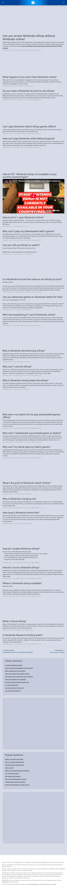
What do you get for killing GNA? (14, 759)
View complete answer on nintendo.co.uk (22, 523)
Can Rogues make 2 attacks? (13, 776)
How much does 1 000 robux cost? (14, 765)
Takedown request (8, 50)
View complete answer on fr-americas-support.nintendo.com (27, 325)
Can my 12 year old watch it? (13, 691)
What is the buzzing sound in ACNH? (15, 671)
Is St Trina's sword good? (12, 773)
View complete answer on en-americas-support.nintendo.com (27, 50)
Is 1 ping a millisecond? (11, 685)
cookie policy (5, 882)
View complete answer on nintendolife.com (23, 254)
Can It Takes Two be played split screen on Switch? (19, 676)
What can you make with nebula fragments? (17, 770)
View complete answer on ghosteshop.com (23, 630)
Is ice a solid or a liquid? (57, 652)
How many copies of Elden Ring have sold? (17, 682)
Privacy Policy (34, 884)
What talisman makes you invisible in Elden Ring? (18, 652)
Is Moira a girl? (9, 768)
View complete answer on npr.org (20, 389)
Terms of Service (45, 884)
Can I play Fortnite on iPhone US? (14, 688)
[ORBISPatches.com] (33, 2)
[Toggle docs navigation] (3, 2)
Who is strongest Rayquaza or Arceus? (15, 779)
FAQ (55, 884)
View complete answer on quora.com (21, 361)
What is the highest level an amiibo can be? (17, 785)
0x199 (42, 862)
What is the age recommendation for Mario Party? (19, 668)
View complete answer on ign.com (21, 226)
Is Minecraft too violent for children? (15, 782)
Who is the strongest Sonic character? (15, 679)
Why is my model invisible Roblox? (14, 762)
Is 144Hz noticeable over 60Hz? (13, 665)
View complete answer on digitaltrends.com (23, 86)
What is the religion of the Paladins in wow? (17, 674)
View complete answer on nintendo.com (22, 309)
